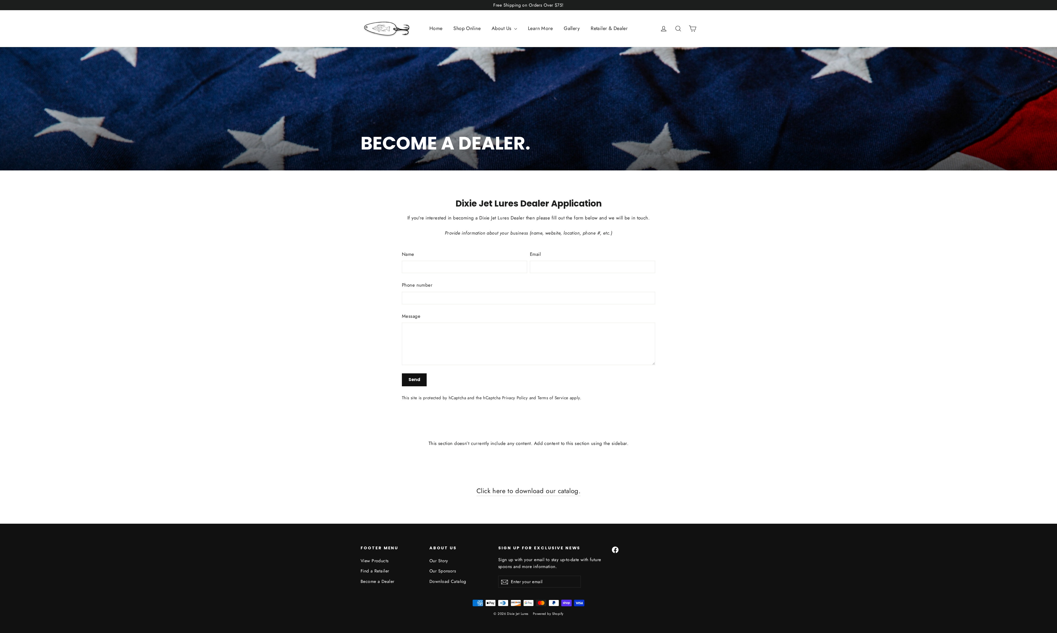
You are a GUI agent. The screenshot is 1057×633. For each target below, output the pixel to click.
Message (411, 316)
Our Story (438, 561)
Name (408, 254)
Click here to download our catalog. (528, 491)
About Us (502, 28)
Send (414, 379)
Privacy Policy (515, 398)
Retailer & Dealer (609, 28)
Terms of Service (553, 398)
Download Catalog (447, 581)
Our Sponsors (442, 571)
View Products (375, 561)
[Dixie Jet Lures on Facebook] (615, 549)
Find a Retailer (375, 571)
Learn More (540, 28)
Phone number (417, 285)
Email (535, 254)
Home (436, 28)
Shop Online (467, 28)
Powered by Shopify (548, 613)
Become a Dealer (377, 581)
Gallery (572, 28)
